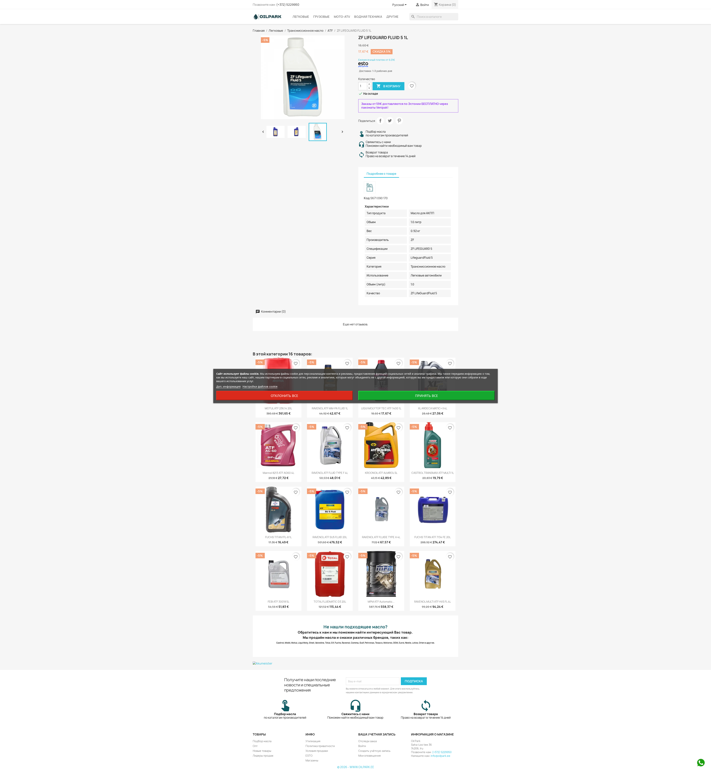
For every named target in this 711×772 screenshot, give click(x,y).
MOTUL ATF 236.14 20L (278, 408)
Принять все (426, 395)
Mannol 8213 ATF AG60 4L (278, 473)
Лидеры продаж (263, 755)
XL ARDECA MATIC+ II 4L (432, 408)
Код (367, 198)
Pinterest (399, 120)
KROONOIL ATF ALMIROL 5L (381, 473)
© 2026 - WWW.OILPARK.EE (355, 767)
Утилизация (313, 741)
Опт (255, 746)
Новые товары (262, 751)
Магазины (312, 760)
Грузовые (321, 17)
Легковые (301, 17)
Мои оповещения (369, 755)
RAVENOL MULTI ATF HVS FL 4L (432, 601)
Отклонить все (284, 395)
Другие (392, 17)
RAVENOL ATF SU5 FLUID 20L (330, 537)
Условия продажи (317, 751)
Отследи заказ (367, 741)
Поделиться (380, 120)
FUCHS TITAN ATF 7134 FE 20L (432, 537)
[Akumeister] (355, 663)
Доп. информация (228, 386)
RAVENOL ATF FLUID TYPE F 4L (330, 473)
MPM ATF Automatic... (381, 601)
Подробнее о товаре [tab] (381, 174)
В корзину (388, 86)
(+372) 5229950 (287, 5)
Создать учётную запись (374, 751)
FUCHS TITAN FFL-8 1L (278, 537)
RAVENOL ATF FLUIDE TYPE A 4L (381, 537)
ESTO (309, 755)
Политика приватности (320, 746)
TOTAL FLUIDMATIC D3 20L (330, 601)
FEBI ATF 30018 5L (278, 601)
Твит (389, 120)
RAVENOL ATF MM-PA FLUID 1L (330, 408)
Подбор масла (262, 741)
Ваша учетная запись (376, 734)
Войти (362, 746)
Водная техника (368, 17)
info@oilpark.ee (440, 756)
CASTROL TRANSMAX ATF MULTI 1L (432, 473)
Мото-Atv (342, 17)
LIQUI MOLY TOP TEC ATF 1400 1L (381, 408)
